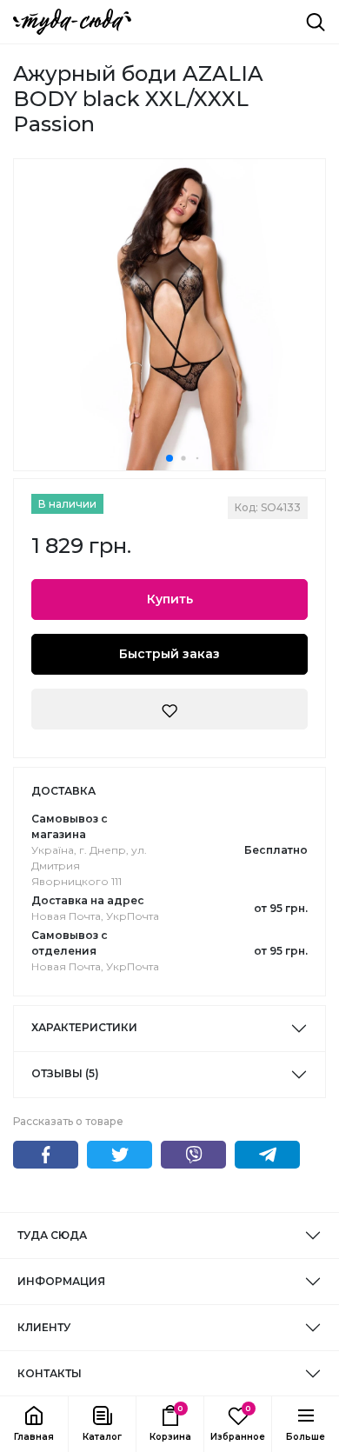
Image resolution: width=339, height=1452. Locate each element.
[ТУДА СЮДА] (72, 22)
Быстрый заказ (169, 654)
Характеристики (84, 1027)
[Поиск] (315, 21)
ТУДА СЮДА (52, 1235)
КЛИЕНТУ (43, 1327)
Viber (193, 1155)
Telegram (267, 1155)
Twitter (119, 1155)
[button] (102, 1424)
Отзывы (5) (65, 1073)
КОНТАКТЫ (49, 1373)
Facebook (45, 1155)
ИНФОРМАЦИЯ (61, 1281)
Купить (170, 599)
